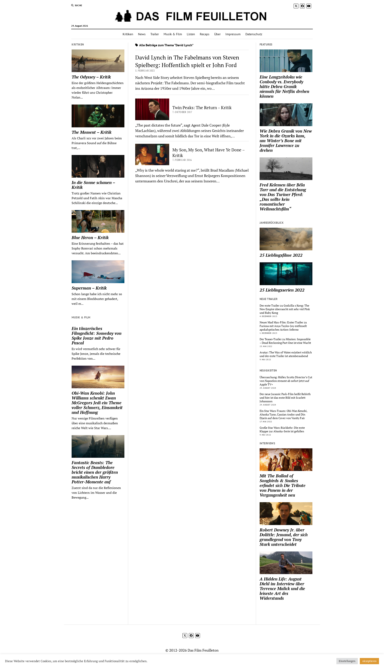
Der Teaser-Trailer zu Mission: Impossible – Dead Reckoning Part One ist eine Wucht (285, 341)
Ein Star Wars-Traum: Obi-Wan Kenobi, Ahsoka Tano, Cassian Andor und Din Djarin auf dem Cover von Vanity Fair (283, 414)
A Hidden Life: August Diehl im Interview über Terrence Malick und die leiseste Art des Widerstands (282, 588)
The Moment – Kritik (91, 132)
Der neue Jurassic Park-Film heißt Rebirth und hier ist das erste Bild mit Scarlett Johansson (285, 397)
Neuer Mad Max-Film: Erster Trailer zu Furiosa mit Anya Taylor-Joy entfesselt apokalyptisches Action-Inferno (283, 326)
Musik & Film (173, 34)
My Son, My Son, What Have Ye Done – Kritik (208, 152)
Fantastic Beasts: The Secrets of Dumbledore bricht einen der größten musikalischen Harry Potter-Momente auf (95, 472)
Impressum (233, 34)
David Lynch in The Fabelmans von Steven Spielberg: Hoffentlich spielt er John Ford (187, 61)
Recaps (204, 34)
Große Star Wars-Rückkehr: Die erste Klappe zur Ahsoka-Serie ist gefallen (282, 429)
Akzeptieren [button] (369, 661)
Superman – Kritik (89, 288)
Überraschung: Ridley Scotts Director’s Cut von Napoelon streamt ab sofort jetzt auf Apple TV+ (286, 380)
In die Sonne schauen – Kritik (93, 185)
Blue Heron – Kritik (90, 237)
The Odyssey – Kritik (91, 76)
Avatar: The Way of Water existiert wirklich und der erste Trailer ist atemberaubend (286, 354)
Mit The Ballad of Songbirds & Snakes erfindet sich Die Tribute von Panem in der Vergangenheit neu (282, 485)
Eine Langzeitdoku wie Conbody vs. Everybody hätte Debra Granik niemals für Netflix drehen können (284, 86)
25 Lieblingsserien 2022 (282, 290)
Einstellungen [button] (347, 661)
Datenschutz (253, 34)
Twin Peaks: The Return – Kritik (202, 107)
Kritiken (128, 34)
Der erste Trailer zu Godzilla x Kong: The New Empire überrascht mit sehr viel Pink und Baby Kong (285, 309)
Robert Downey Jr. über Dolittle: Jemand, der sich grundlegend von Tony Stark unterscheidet (284, 537)
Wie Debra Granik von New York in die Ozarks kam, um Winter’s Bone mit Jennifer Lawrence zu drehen (286, 141)
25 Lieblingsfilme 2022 (281, 255)
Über (217, 34)
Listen (191, 34)
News (142, 34)
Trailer (154, 34)
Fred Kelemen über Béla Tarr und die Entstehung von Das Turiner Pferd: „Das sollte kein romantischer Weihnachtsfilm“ (283, 196)
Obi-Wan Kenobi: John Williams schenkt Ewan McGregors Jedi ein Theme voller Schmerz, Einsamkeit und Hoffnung (97, 403)
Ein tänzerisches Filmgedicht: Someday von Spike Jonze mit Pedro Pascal (96, 335)
